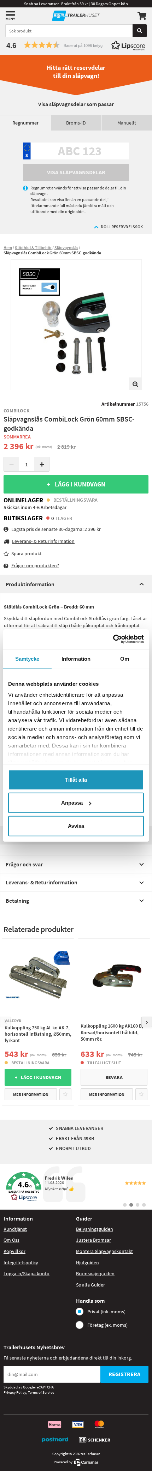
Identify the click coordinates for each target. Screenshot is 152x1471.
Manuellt (126, 123)
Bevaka (114, 1077)
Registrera (124, 1374)
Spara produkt (26, 553)
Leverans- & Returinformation (41, 882)
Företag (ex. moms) (107, 1325)
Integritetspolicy (21, 1262)
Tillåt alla (76, 779)
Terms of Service (41, 1392)
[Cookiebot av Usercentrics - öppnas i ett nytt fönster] (113, 639)
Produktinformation (30, 584)
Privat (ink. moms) (106, 1311)
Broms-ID (76, 123)
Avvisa (76, 826)
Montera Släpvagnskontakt (104, 1251)
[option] (76, 324)
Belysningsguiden (94, 1229)
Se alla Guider (90, 1285)
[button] (76, 45)
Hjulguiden (87, 1262)
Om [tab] (124, 658)
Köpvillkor (14, 1251)
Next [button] (146, 1022)
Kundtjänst (15, 1229)
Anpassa (72, 803)
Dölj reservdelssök (122, 226)
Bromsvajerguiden (95, 1273)
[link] (76, 1186)
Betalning (17, 900)
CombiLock (17, 410)
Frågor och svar (24, 864)
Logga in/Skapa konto (26, 1273)
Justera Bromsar (93, 1240)
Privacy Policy (15, 1392)
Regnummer (25, 123)
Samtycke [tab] (27, 658)
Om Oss (11, 1240)
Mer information (31, 1094)
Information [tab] (76, 658)
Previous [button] (5, 1022)
